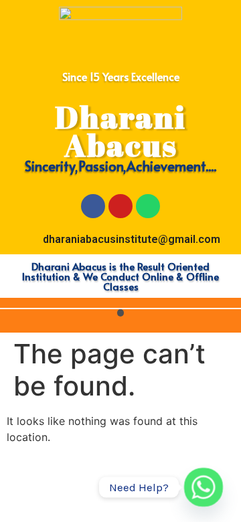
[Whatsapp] (148, 206)
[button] (121, 313)
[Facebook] (93, 206)
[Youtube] (120, 206)
